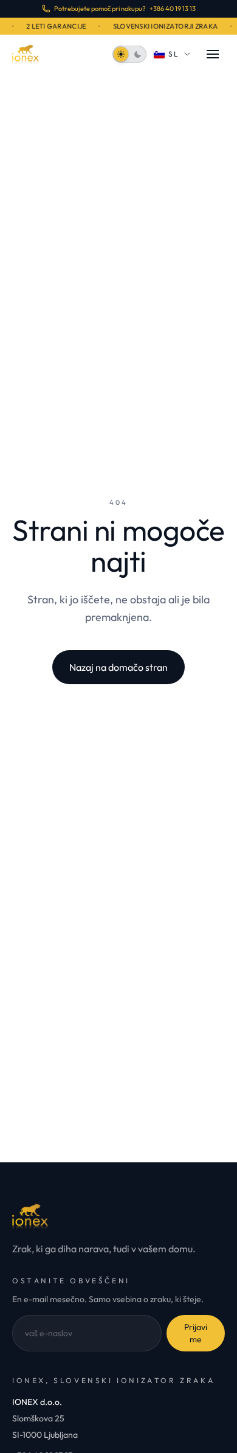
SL (174, 53)
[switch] (129, 54)
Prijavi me (195, 1333)
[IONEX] (25, 54)
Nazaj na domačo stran (118, 667)
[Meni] (213, 54)
